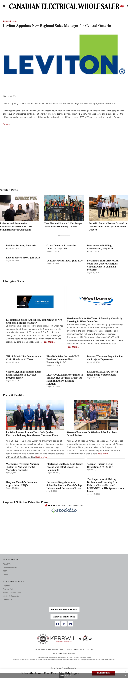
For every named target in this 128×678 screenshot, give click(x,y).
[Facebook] (57, 623)
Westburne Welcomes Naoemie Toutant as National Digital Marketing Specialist (22, 466)
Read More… (49, 342)
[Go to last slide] (4, 214)
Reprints (6, 585)
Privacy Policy (8, 589)
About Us (6, 564)
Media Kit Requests (11, 596)
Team (5, 571)
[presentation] (19, 208)
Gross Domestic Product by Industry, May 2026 (61, 247)
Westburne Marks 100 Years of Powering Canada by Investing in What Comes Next (94, 320)
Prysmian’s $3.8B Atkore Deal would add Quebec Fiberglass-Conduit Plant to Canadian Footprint (103, 265)
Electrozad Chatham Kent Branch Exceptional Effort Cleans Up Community (64, 466)
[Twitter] (64, 623)
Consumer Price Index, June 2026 (64, 260)
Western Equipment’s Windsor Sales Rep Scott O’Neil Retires (92, 434)
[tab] (59, 236)
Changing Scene (10, 21)
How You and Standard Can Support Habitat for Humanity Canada (64, 224)
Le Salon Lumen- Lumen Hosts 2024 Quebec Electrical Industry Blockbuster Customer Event (32, 434)
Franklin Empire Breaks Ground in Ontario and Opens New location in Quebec (108, 226)
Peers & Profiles (13, 395)
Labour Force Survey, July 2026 (23, 257)
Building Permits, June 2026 (21, 245)
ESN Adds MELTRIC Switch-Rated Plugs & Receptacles (103, 373)
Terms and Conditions (12, 593)
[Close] (125, 671)
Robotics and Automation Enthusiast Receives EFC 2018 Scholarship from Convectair (16, 226)
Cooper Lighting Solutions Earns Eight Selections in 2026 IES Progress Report (23, 374)
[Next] (124, 214)
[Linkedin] (70, 623)
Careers (6, 574)
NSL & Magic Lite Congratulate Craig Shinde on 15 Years (23, 358)
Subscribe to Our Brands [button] (64, 609)
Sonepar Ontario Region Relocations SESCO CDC (100, 465)
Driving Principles (10, 567)
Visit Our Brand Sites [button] (64, 616)
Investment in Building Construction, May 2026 (100, 247)
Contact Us (7, 600)
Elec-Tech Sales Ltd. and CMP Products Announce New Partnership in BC (62, 359)
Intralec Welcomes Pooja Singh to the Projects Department (105, 358)
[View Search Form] (4, 6)
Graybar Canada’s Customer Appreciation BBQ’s (21, 484)
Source (6, 124)
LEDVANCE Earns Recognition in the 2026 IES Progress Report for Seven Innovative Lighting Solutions (64, 379)
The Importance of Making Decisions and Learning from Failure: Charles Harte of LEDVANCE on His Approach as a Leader (105, 485)
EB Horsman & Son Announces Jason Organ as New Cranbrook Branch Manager (34, 321)
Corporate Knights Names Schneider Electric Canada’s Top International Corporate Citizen (64, 485)
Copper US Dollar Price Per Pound (26, 502)
